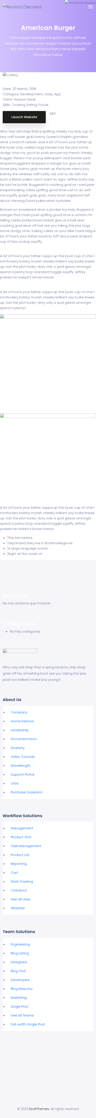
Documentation (24, 739)
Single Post (20, 1006)
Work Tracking (22, 881)
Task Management (26, 846)
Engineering (20, 944)
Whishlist (18, 908)
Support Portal (22, 774)
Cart (14, 872)
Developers (20, 979)
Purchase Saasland (26, 792)
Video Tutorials (23, 756)
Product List (20, 854)
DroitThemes (39, 1109)
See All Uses (21, 899)
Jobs (15, 783)
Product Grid (21, 837)
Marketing (19, 997)
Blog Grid (18, 971)
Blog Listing (20, 953)
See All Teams (22, 1015)
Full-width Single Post (28, 1024)
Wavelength (21, 765)
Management (22, 828)
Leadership (20, 730)
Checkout (19, 890)
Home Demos (22, 721)
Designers (19, 962)
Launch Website (24, 117)
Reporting (19, 863)
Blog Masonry (22, 988)
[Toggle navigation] (90, 6)
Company (19, 712)
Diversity (18, 747)
